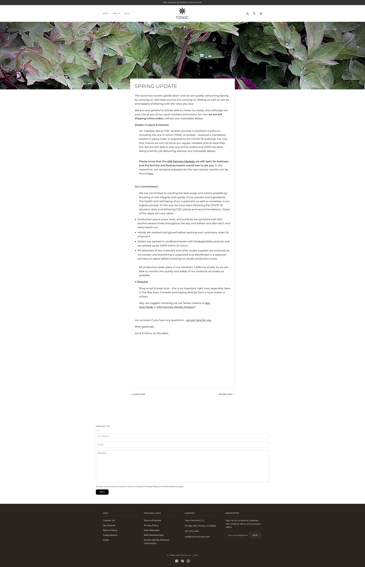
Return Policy (110, 530)
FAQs (106, 540)
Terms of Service (170, 486)
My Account (109, 525)
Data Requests (151, 530)
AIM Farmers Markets (181, 161)
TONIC (172, 555)
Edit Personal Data (154, 535)
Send (102, 492)
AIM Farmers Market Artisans (175, 306)
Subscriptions (110, 535)
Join (255, 535)
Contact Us (109, 520)
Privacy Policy (151, 486)
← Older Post (137, 394)
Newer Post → (227, 394)
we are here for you (198, 320)
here (150, 173)
